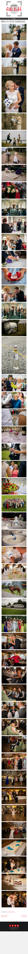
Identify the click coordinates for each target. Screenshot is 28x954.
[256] (14, 486)
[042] (14, 138)
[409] (14, 710)
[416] (14, 744)
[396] (14, 658)
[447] (14, 778)
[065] (14, 94)
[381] (14, 624)
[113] (14, 276)
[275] (14, 469)
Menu (14, 18)
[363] (14, 641)
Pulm (14, 912)
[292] (14, 503)
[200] (14, 328)
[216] (14, 400)
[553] (14, 899)
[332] (14, 538)
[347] (14, 589)
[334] (14, 555)
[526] (14, 830)
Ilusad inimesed (9, 912)
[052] (14, 32)
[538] (14, 864)
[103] (14, 259)
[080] (14, 190)
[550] (14, 882)
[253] (14, 434)
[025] (14, 121)
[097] (14, 242)
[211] (14, 383)
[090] (14, 224)
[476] (14, 813)
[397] (14, 675)
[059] (14, 156)
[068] (14, 173)
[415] (14, 727)
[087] (14, 207)
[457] (14, 796)
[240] (14, 417)
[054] (14, 49)
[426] (14, 761)
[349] (14, 606)
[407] (14, 692)
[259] (14, 452)
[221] (14, 355)
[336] (14, 572)
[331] (14, 520)
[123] (14, 293)
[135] (14, 310)
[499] (14, 847)
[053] (14, 66)
